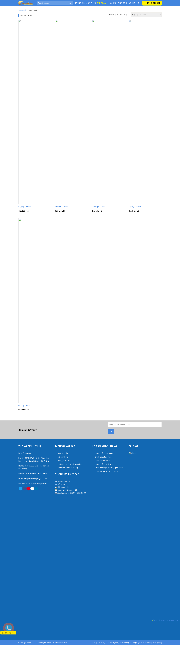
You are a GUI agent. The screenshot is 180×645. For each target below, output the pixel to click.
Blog (128, 3)
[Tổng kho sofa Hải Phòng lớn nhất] (25, 3)
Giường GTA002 (61, 207)
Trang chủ (80, 3)
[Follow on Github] (32, 488)
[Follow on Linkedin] (36, 488)
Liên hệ (135, 3)
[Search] (70, 3)
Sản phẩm (101, 3)
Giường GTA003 (98, 207)
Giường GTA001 (24, 207)
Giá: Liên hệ (23, 211)
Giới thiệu (91, 3)
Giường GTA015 (24, 405)
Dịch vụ (113, 3)
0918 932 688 (153, 3)
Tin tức (121, 3)
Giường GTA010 (135, 207)
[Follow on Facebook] (24, 488)
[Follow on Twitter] (20, 488)
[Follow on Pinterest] (28, 488)
